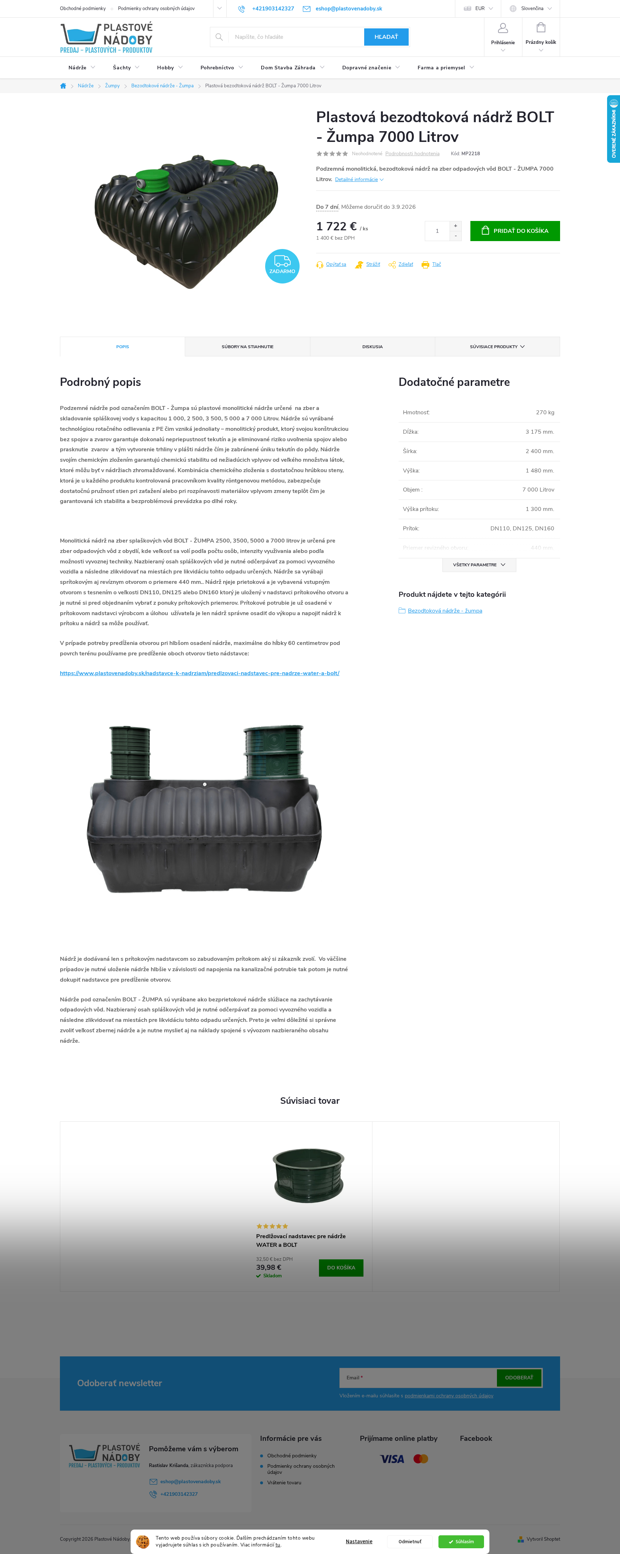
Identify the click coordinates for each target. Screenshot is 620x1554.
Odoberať (519, 1377)
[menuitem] (82, 68)
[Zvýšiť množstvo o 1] (455, 226)
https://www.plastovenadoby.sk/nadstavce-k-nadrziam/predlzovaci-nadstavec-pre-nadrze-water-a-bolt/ (199, 673)
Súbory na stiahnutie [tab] (247, 347)
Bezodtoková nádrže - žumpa (445, 611)
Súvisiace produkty (493, 347)
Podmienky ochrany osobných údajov (156, 8)
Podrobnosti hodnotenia (412, 154)
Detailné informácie (356, 179)
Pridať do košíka (521, 231)
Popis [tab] (122, 347)
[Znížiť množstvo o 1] (455, 236)
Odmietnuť (410, 1541)
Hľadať (386, 37)
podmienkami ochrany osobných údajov (449, 1395)
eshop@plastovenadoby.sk (190, 1481)
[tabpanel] (310, 1206)
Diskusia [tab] (372, 347)
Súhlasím (465, 1541)
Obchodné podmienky (83, 8)
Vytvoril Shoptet (543, 1539)
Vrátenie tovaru (284, 1482)
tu (278, 1544)
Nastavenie (359, 1541)
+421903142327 (179, 1494)
